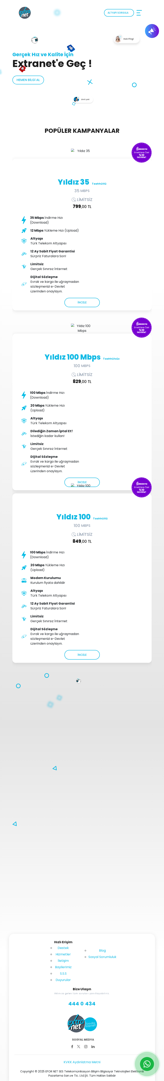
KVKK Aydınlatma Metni (82, 1062)
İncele (82, 302)
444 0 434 (82, 1003)
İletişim (63, 960)
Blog (102, 950)
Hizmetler (63, 954)
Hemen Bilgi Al (28, 80)
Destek (63, 948)
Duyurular (63, 980)
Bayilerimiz (63, 967)
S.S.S (63, 973)
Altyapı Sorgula (118, 12)
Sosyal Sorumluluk (102, 957)
